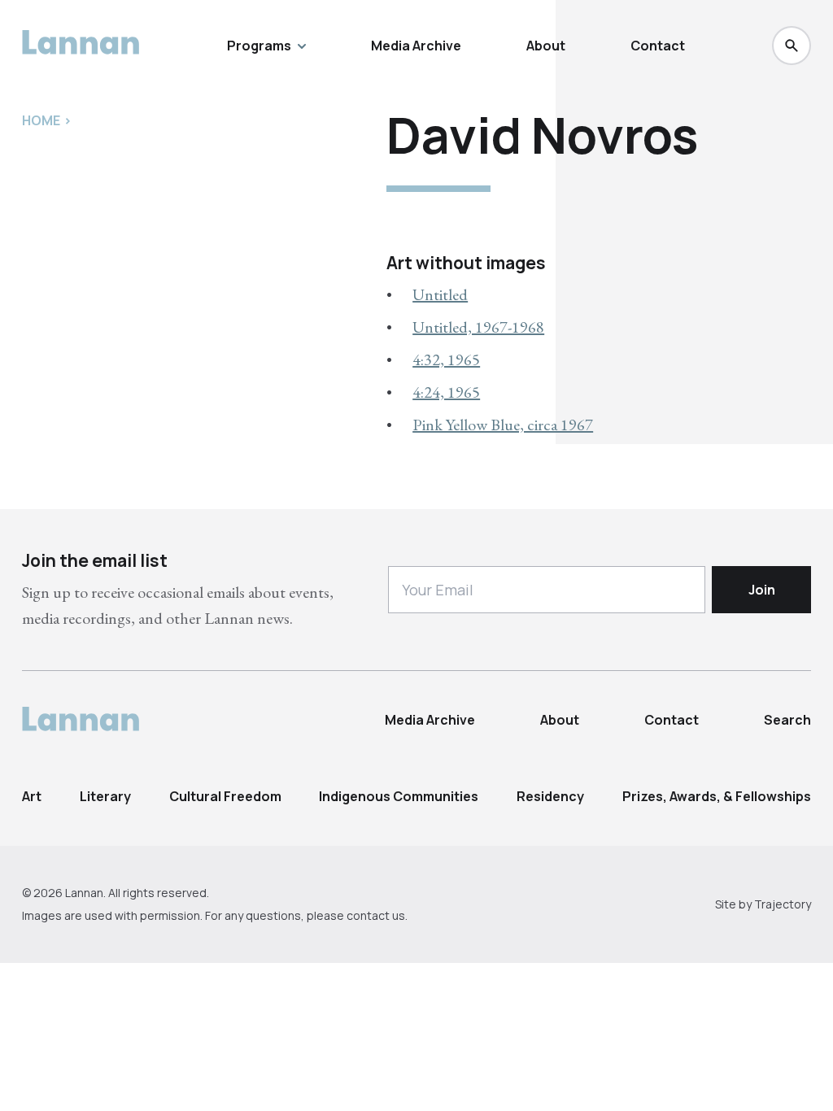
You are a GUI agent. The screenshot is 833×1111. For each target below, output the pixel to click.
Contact (657, 45)
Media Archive (416, 45)
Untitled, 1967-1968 (478, 327)
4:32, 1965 (446, 359)
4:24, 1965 (446, 392)
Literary (105, 796)
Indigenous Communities (398, 796)
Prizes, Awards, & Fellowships (716, 796)
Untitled (440, 294)
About (545, 45)
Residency (550, 796)
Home (41, 120)
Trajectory (782, 904)
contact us (376, 915)
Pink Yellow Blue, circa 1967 (502, 424)
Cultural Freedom (225, 796)
